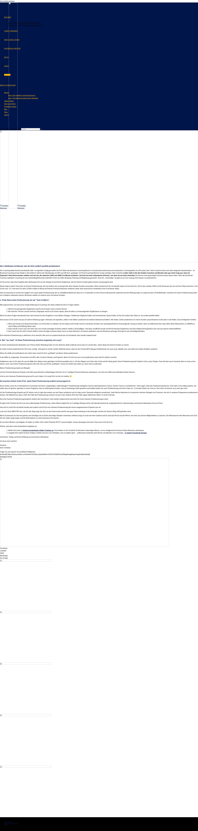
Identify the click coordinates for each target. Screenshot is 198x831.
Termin (6, 115)
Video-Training (9, 101)
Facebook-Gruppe (10, 106)
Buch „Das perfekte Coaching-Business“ (21, 95)
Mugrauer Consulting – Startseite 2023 (14, 126)
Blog (5, 109)
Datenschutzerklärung (8, 121)
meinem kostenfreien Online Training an (38, 430)
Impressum (4, 124)
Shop (6, 112)
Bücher (6, 93)
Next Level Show (10, 104)
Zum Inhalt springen (7, 1)
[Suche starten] (41, 129)
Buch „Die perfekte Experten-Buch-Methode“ (23, 98)
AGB (2, 119)
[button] (99, 548)
